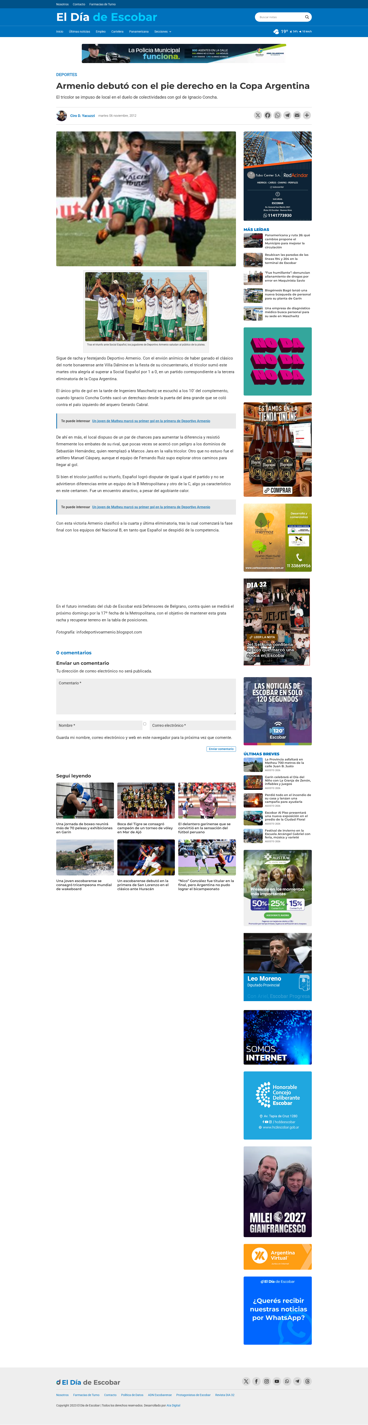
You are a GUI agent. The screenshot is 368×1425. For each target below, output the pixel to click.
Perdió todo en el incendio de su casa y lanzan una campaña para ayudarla (288, 798)
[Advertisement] (146, 569)
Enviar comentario (221, 749)
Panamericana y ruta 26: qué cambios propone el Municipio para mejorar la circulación (287, 241)
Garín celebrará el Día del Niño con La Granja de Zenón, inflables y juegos (288, 780)
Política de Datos (132, 1395)
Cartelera (117, 31)
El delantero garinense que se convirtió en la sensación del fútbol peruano (204, 828)
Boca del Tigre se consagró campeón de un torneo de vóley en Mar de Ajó (145, 828)
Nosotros (62, 4)
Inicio (59, 31)
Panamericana (139, 31)
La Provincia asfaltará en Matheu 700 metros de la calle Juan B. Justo (284, 763)
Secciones (161, 31)
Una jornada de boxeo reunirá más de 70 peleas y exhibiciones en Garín (84, 828)
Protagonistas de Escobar (193, 1395)
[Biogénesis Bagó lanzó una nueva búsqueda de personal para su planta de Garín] (253, 295)
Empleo (101, 31)
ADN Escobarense (160, 1395)
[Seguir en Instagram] (266, 1381)
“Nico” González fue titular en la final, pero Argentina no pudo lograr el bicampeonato (206, 885)
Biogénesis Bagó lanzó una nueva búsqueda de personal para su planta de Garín (288, 294)
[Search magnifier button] (307, 17)
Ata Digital (173, 1405)
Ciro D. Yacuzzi (82, 116)
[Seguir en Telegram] (297, 1381)
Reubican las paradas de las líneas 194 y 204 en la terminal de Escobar (286, 259)
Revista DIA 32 (224, 1395)
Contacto (79, 4)
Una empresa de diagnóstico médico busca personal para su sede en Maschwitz (287, 312)
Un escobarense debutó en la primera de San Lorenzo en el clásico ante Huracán (143, 885)
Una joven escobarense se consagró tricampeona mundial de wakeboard (84, 885)
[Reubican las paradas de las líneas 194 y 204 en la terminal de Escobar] (253, 260)
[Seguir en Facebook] (256, 1381)
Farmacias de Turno (102, 4)
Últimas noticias (79, 31)
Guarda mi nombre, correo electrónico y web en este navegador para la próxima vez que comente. (144, 737)
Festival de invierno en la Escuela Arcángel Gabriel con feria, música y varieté (287, 834)
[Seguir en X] (246, 1381)
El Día (106, 17)
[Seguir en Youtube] (277, 1381)
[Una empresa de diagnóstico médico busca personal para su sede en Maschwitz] (253, 313)
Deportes (66, 74)
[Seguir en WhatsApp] (287, 1381)
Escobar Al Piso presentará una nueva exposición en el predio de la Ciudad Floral (286, 816)
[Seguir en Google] (307, 1381)
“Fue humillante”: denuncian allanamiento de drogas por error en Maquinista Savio (287, 276)
